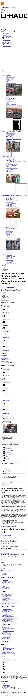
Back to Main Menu (11, 76)
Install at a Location (13, 476)
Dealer (4, 647)
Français (5, 573)
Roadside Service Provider (9, 653)
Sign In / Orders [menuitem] (6, 40)
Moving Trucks (6, 312)
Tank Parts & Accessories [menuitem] (11, 263)
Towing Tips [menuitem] (8, 102)
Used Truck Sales (7, 612)
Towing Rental (6, 598)
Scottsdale (5, 269)
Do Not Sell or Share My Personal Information (13, 688)
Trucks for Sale (6, 350)
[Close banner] (1, 1)
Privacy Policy (6, 685)
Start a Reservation (10, 99)
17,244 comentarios (14, 546)
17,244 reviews (10, 287)
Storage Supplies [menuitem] (9, 172)
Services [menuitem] (8, 233)
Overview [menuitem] (8, 229)
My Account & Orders (8, 582)
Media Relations (6, 636)
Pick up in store (10, 479)
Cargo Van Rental (7, 595)
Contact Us (5, 580)
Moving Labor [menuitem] (6, 227)
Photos (6, 297)
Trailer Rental (6, 596)
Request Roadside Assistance (8, 570)
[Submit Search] (14, 31)
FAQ (4, 586)
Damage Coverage (7, 615)
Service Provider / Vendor (8, 652)
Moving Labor (13, 227)
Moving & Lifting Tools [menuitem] (11, 203)
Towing (5, 97)
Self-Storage (5, 325)
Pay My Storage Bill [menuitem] (10, 169)
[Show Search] (4, 30)
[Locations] (5, 29)
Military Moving (6, 629)
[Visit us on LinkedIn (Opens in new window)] (4, 669)
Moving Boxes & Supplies (9, 614)
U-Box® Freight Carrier (8, 648)
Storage (9, 156)
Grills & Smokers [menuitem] (9, 260)
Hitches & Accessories (8, 610)
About (6, 627)
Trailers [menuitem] (5, 75)
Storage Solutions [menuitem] (10, 205)
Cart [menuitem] (5, 38)
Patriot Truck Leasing (8, 619)
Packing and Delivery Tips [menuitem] (13, 139)
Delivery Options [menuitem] (9, 135)
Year (4, 468)
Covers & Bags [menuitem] (9, 202)
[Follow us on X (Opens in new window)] (4, 671)
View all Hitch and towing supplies (8, 526)
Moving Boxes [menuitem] (9, 198)
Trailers (8, 75)
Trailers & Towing (6, 319)
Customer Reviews (7, 588)
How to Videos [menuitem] (9, 79)
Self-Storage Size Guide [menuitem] (11, 166)
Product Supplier (6, 651)
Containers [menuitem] (7, 131)
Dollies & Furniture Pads (8, 599)
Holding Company (9, 628)
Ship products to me (11, 477)
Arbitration (5, 683)
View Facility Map (5, 300)
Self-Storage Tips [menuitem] (9, 171)
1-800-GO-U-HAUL (8, 564)
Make (4, 470)
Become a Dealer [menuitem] (7, 36)
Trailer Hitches (7, 306)
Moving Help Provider (8, 649)
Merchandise (6, 638)
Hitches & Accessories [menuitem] (11, 83)
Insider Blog (7, 634)
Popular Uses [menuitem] (9, 136)
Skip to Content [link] (4, 10)
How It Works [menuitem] (9, 232)
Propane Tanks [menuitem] (9, 262)
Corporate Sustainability (8, 631)
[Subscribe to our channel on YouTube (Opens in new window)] (4, 672)
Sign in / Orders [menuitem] (7, 42)
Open (2, 9)
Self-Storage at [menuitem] (11, 160)
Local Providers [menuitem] (9, 231)
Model (4, 471)
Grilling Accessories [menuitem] (10, 258)
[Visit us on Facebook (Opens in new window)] (4, 663)
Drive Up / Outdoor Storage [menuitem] (12, 168)
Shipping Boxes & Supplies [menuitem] (12, 200)
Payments (5, 583)
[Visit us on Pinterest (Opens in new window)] (4, 667)
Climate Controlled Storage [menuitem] (12, 164)
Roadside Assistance (7, 581)
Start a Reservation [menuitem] (10, 78)
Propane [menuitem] (5, 254)
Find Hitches (4, 484)
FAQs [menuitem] (7, 81)
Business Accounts (7, 609)
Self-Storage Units (7, 602)
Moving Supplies (6, 331)
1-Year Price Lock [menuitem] (7, 33)
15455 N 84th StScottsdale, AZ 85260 (5, 358)
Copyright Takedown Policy (9, 687)
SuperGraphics (6, 637)
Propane (9, 254)
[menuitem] (16, 99)
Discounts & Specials (7, 621)
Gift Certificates (6, 620)
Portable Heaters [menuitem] (9, 261)
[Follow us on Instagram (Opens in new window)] (4, 665)
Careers (5, 632)
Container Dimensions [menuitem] (11, 141)
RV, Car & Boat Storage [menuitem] (11, 165)
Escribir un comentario (5, 553)
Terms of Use (6, 686)
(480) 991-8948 (4, 292)
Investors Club (8, 633)
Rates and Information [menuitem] (10, 134)
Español (5, 574)
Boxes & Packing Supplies (21, 195)
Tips (4, 585)
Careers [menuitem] (5, 35)
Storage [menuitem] (5, 156)
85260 (4, 270)
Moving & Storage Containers (11, 600)
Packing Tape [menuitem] (9, 204)
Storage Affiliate (6, 658)
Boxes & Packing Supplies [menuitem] (9, 195)
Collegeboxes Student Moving (10, 618)
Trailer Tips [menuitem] (8, 80)
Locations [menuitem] (6, 37)
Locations (7, 690)
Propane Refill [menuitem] (9, 257)
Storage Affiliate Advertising (9, 659)
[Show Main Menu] (2, 12)
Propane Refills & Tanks (8, 616)
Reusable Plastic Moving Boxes (10, 603)
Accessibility (6, 587)
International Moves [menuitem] (10, 137)
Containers (16, 131)
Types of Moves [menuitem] (9, 234)
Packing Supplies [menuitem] (9, 199)
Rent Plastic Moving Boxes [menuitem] (12, 206)
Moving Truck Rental (8, 594)
